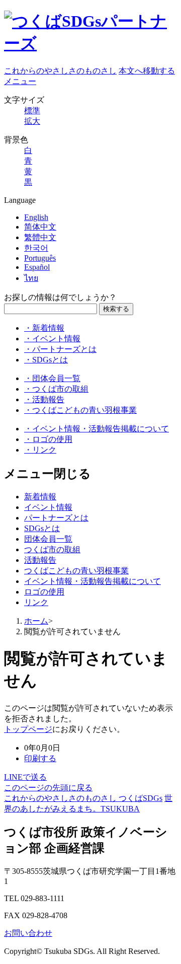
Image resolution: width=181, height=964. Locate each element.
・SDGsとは (46, 359)
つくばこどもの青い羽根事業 (76, 570)
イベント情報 (48, 507)
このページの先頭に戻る (48, 787)
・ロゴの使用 (48, 439)
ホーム (36, 621)
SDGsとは (42, 528)
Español (37, 267)
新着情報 (40, 496)
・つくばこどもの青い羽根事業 (80, 410)
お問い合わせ (28, 933)
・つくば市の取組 (56, 389)
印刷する (40, 758)
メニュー (20, 81)
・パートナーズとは (60, 349)
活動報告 (40, 560)
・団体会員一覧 (52, 378)
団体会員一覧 (48, 539)
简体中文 (40, 227)
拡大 (32, 121)
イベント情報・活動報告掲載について (92, 581)
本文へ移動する (147, 70)
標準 (32, 110)
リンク (36, 602)
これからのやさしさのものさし (60, 70)
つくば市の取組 (52, 549)
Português (40, 258)
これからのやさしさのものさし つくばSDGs (83, 798)
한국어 (36, 248)
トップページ (28, 729)
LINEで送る (25, 777)
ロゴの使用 (44, 591)
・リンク (40, 450)
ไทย (31, 278)
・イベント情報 (52, 338)
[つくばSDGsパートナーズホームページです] (90, 43)
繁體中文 (40, 237)
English (36, 217)
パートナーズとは (56, 517)
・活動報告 (44, 399)
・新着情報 (44, 328)
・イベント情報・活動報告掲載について (96, 428)
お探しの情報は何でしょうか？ (60, 297)
